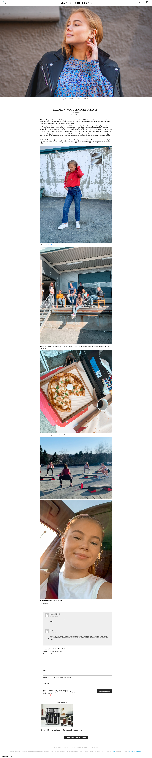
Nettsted (46, 684)
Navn (45, 670)
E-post (57, 677)
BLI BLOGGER (95, 747)
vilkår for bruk (106, 694)
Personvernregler (100, 694)
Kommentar (47, 654)
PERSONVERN (71, 747)
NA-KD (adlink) (50, 245)
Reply (51, 621)
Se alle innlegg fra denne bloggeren (76, 737)
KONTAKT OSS (86, 747)
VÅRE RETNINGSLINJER (59, 747)
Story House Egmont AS (135, 751)
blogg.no (113, 751)
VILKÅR (79, 747)
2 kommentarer (76, 112)
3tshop (65, 245)
